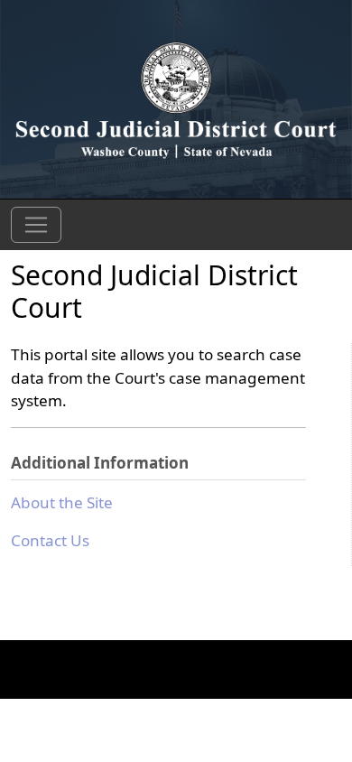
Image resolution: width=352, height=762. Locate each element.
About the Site (62, 502)
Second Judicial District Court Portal (176, 99)
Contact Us (50, 540)
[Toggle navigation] (36, 225)
